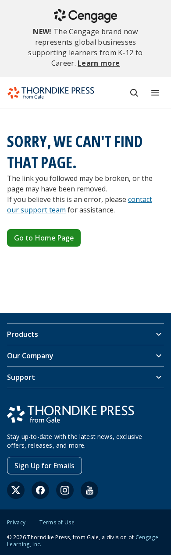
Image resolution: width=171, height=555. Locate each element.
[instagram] (65, 490)
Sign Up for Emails (44, 465)
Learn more (99, 63)
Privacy (16, 522)
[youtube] (89, 490)
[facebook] (40, 490)
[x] (16, 490)
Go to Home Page (44, 238)
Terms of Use (57, 522)
